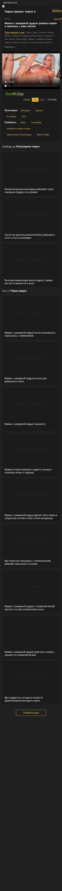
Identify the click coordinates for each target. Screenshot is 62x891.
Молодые (25, 110)
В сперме (11, 116)
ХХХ (24, 116)
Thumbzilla (36, 122)
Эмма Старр (43, 134)
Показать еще (31, 712)
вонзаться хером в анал (19, 128)
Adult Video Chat (10, 3)
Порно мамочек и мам (15, 32)
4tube (22, 122)
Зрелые (39, 110)
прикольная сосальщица (19, 134)
